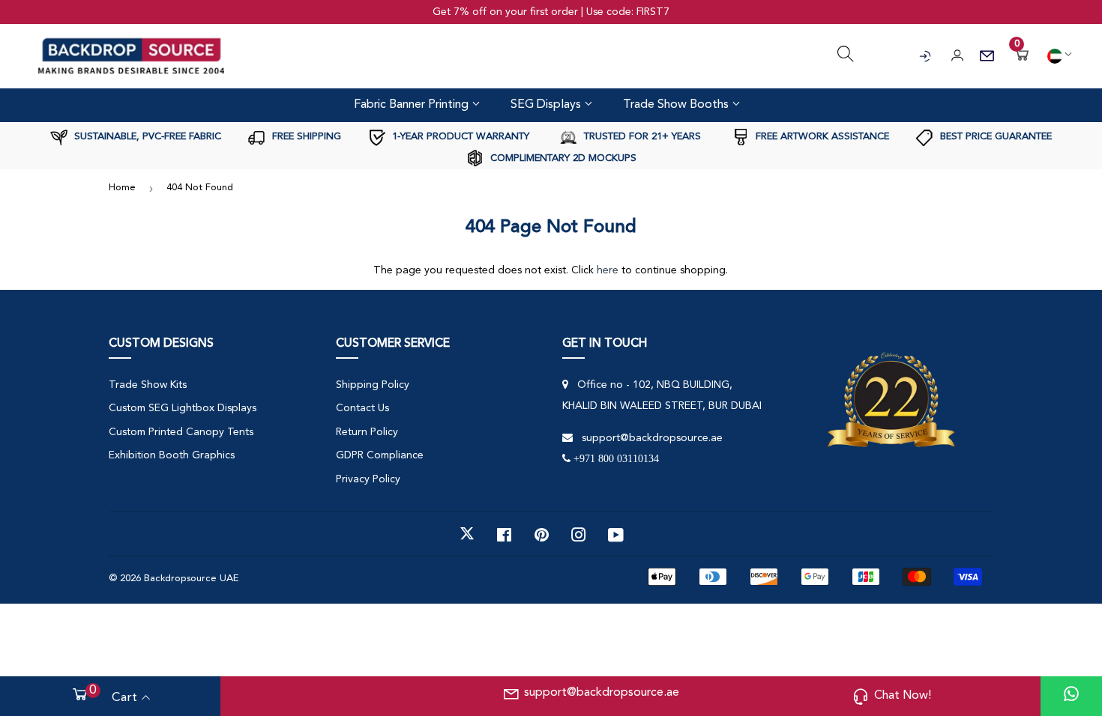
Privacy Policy (368, 479)
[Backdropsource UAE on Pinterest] (542, 534)
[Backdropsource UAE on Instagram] (578, 534)
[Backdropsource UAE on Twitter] (467, 534)
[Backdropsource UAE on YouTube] (616, 534)
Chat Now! (902, 696)
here (607, 270)
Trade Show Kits (148, 385)
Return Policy (367, 432)
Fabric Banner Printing (413, 105)
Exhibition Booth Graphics (172, 455)
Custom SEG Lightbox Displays (182, 408)
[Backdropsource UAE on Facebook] (504, 534)
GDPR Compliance (380, 455)
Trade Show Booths (677, 105)
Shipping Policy (372, 385)
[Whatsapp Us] (1071, 696)
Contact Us (362, 408)
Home (122, 187)
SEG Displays (547, 105)
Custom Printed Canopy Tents (181, 432)
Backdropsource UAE (191, 578)
